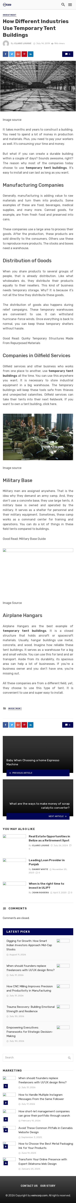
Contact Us (29, 1185)
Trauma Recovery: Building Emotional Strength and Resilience (30, 1009)
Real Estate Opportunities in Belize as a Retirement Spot (49, 838)
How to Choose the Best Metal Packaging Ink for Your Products (45, 1146)
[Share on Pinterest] (24, 54)
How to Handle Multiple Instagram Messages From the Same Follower (41, 1097)
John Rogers (40, 892)
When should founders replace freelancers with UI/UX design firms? (30, 968)
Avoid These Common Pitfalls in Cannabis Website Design (45, 1130)
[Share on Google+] (18, 54)
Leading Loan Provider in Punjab (47, 862)
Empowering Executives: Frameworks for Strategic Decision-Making (29, 1032)
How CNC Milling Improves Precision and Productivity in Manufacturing (29, 988)
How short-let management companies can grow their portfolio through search (44, 1113)
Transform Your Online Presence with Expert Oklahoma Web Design (42, 1161)
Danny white (40, 869)
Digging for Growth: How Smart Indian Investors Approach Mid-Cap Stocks (29, 945)
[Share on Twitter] (12, 54)
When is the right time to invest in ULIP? (46, 885)
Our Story (47, 1185)
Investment (9, 15)
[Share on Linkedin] (30, 54)
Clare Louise (22, 43)
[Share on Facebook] (5, 54)
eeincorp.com (39, 1195)
